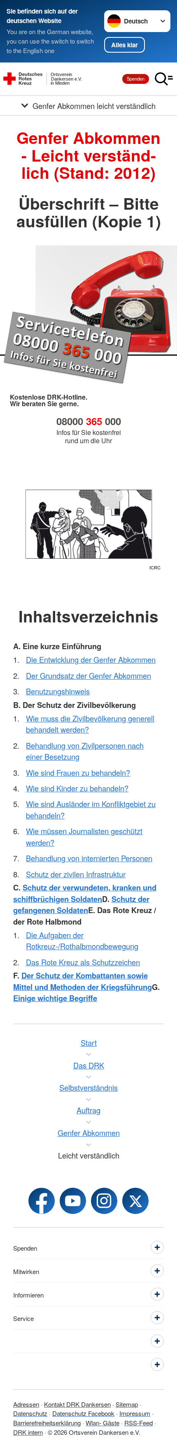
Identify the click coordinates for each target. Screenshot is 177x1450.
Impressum (134, 1413)
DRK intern (28, 1431)
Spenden (135, 78)
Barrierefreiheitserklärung (47, 1422)
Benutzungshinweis (58, 691)
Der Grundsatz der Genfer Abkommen (88, 675)
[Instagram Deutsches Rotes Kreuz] (104, 1201)
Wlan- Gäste (102, 1422)
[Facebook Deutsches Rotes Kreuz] (41, 1201)
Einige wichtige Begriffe (55, 998)
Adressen (26, 1403)
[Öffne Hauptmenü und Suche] (164, 79)
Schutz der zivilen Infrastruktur (76, 874)
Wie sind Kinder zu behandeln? (77, 788)
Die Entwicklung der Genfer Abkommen (91, 659)
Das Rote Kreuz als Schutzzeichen (83, 962)
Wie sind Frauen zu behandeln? (78, 772)
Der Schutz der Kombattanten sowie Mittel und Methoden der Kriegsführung (82, 981)
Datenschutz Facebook (83, 1413)
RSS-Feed (138, 1422)
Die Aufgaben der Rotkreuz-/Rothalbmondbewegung (82, 940)
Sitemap (127, 1403)
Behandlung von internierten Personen (89, 858)
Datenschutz (30, 1413)
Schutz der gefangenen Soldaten (81, 904)
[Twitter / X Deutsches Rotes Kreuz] (135, 1201)
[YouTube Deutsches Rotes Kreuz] (73, 1201)
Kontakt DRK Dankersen (77, 1403)
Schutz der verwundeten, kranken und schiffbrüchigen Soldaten (84, 893)
